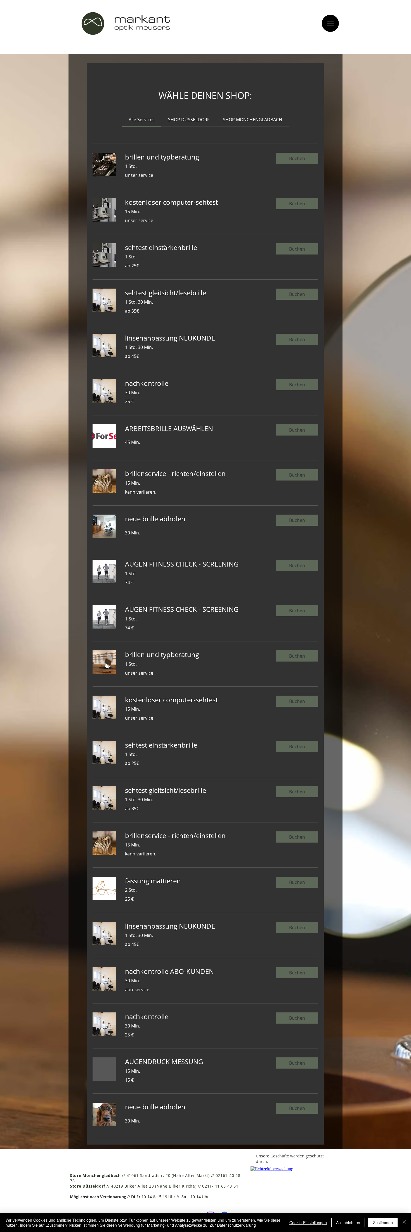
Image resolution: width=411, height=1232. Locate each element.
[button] (297, 158)
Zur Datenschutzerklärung (233, 1225)
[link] (142, 119)
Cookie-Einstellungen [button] (308, 1222)
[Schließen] (404, 1222)
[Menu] (330, 23)
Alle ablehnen (348, 1222)
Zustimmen (383, 1222)
